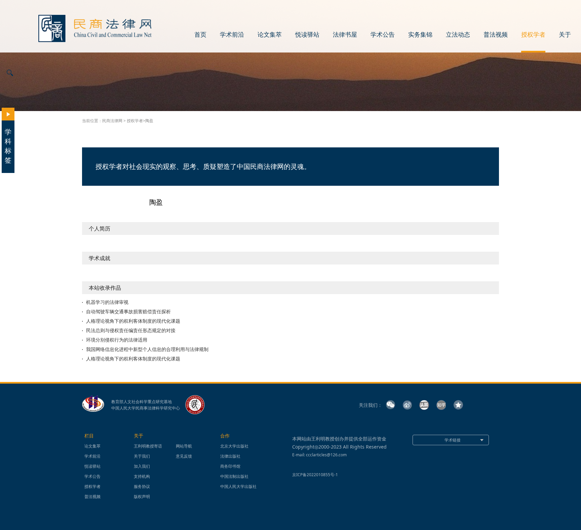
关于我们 (142, 456)
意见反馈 (184, 456)
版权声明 (142, 496)
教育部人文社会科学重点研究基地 (141, 402)
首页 (200, 34)
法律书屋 (345, 34)
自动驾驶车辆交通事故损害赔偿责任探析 (128, 312)
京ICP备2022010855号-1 (315, 475)
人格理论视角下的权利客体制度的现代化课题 (133, 321)
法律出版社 (230, 456)
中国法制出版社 (234, 476)
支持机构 (142, 476)
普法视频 (495, 34)
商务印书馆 (230, 466)
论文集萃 (270, 34)
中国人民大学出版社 (238, 486)
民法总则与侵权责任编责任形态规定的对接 (131, 330)
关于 (565, 34)
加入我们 (142, 466)
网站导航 (184, 446)
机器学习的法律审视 (107, 302)
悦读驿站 (307, 34)
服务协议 (142, 486)
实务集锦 (420, 34)
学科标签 (8, 146)
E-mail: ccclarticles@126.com (319, 455)
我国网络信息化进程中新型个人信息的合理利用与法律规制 (147, 349)
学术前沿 (232, 34)
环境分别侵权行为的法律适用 (116, 340)
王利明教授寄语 (148, 446)
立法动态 (458, 34)
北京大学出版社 (234, 446)
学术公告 (383, 34)
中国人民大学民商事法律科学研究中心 (145, 408)
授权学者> (136, 120)
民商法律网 (112, 120)
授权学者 (533, 34)
